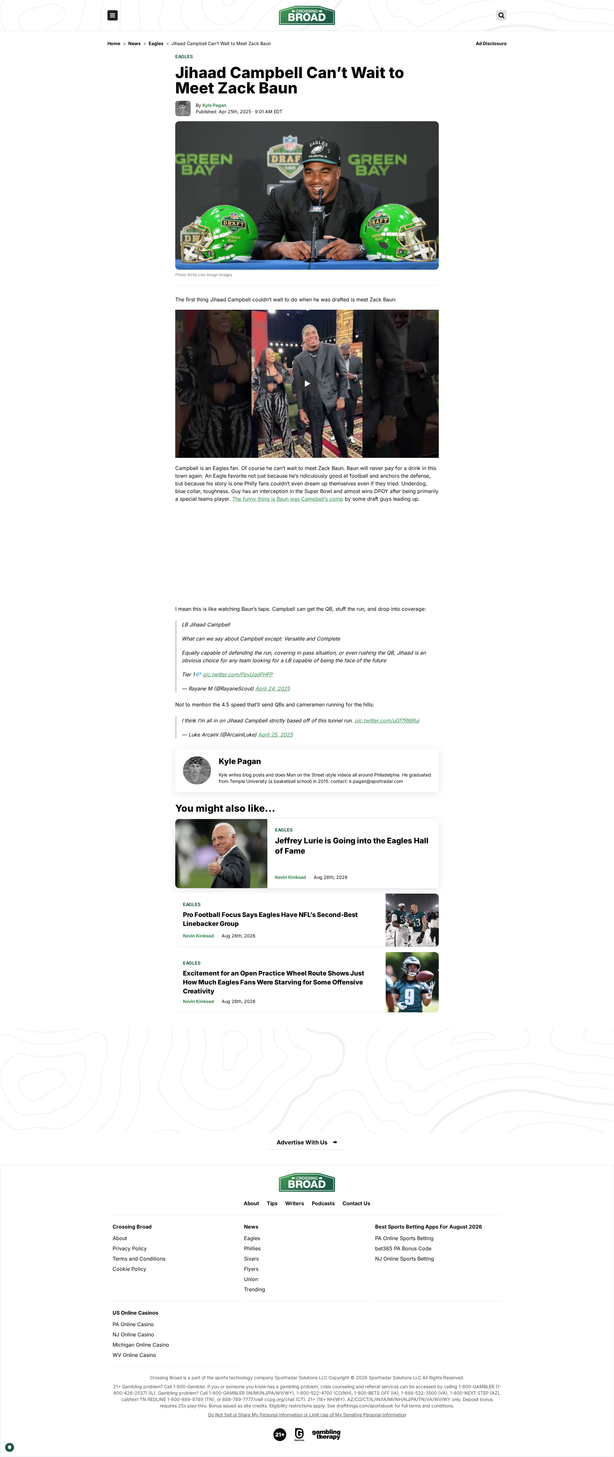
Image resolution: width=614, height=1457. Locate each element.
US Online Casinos (135, 1313)
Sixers (251, 1258)
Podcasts (323, 1203)
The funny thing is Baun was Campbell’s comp (287, 499)
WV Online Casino (134, 1355)
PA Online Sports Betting (404, 1238)
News (251, 1226)
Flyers (251, 1269)
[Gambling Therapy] (326, 1434)
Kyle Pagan (214, 105)
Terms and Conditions (139, 1258)
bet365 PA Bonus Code (403, 1248)
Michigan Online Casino (141, 1345)
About (251, 1203)
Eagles (184, 56)
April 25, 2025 (275, 734)
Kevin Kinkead (290, 877)
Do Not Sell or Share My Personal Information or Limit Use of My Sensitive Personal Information (307, 1414)
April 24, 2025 (272, 688)
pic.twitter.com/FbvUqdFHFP (237, 674)
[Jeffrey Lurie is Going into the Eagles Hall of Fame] (221, 853)
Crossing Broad (132, 1226)
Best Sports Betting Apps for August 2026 (428, 1226)
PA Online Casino (133, 1324)
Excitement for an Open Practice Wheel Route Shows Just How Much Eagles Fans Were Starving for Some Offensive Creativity (273, 982)
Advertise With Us (302, 1142)
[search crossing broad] (501, 15)
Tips (272, 1203)
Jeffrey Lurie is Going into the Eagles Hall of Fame (352, 846)
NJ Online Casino (133, 1334)
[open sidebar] (112, 15)
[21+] (280, 1434)
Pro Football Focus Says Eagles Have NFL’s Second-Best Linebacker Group (270, 919)
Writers (294, 1203)
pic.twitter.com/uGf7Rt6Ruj (387, 720)
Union (251, 1279)
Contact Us (356, 1203)
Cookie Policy (129, 1269)
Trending (254, 1289)
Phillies (252, 1248)
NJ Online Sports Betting (404, 1258)
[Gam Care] (299, 1434)
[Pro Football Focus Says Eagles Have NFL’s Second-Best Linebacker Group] (412, 920)
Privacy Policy (130, 1248)
